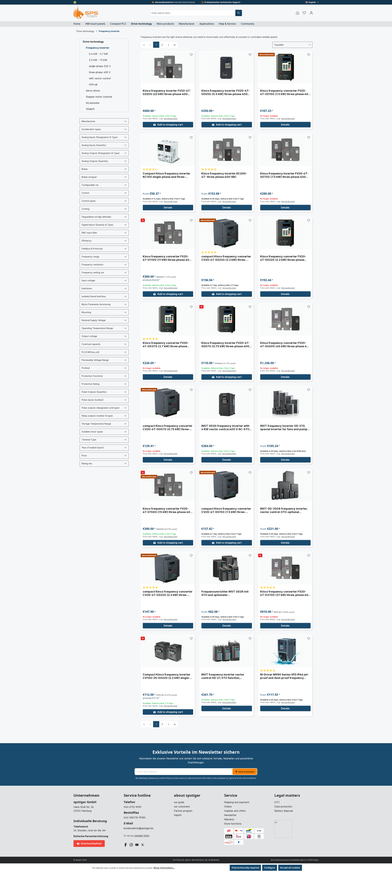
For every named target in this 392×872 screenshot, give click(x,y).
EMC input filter (89, 232)
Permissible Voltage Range (95, 360)
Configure (269, 867)
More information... (164, 867)
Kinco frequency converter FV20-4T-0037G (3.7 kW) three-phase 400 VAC (166, 344)
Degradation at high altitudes (96, 216)
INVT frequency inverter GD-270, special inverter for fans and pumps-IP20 (285, 427)
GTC (277, 802)
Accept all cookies (290, 867)
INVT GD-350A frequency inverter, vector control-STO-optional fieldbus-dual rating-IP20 (283, 510)
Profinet (86, 368)
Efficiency (87, 240)
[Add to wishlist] (191, 54)
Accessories (92, 102)
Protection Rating (90, 384)
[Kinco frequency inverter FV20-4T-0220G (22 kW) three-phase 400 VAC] (168, 67)
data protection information (200, 778)
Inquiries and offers (235, 810)
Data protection (283, 806)
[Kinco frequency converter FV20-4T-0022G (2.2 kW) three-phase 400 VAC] (285, 233)
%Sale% (90, 108)
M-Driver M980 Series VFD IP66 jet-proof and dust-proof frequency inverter (284, 676)
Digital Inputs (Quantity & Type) (97, 224)
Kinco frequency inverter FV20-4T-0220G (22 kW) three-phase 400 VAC (167, 92)
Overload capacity (91, 344)
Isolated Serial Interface (94, 296)
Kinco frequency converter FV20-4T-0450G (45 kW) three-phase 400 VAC (285, 344)
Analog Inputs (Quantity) (94, 145)
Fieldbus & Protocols (92, 248)
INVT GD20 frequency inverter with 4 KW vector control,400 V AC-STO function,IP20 (225, 427)
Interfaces (87, 288)
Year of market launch (93, 447)
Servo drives (93, 90)
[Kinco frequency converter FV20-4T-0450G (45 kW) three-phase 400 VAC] (285, 319)
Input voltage (88, 280)
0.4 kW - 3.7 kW (98, 53)
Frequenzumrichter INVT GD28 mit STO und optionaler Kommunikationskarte (225, 593)
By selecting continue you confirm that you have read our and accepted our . (196, 778)
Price (84, 455)
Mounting (86, 312)
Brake (85, 169)
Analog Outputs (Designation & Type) (101, 153)
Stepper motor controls (99, 96)
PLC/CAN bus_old (90, 352)
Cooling (85, 209)
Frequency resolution (92, 264)
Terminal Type (89, 439)
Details (285, 124)
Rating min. (87, 463)
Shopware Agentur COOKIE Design (305, 860)
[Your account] (311, 13)
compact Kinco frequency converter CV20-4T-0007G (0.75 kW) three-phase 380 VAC (167, 427)
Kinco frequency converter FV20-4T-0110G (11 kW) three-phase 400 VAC (167, 258)
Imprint (178, 815)
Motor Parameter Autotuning (96, 304)
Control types (89, 201)
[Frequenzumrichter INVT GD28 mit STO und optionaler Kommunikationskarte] (226, 568)
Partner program (183, 810)
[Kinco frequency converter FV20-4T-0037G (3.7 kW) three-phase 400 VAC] (168, 319)
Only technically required (245, 867)
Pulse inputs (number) (93, 400)
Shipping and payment (236, 802)
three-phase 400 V (100, 72)
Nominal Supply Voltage (94, 320)
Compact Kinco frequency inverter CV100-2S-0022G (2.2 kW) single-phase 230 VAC (166, 676)
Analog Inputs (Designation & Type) (100, 137)
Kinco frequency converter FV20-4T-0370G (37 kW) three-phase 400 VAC (285, 593)
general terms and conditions (242, 778)
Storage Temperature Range (96, 423)
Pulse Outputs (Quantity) (94, 392)
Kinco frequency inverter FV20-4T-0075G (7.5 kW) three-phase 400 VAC (284, 175)
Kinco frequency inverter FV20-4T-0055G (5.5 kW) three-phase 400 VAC (225, 92)
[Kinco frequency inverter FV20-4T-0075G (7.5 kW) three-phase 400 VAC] (285, 150)
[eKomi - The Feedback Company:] (75, 2)
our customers (182, 806)
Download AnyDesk (91, 843)
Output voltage (89, 336)
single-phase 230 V (100, 66)
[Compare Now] (297, 13)
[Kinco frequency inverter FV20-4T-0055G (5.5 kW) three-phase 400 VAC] (226, 67)
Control (85, 193)
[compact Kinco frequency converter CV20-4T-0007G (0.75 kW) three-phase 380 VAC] (168, 402)
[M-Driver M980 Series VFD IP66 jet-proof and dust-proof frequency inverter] (285, 651)
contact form (141, 835)
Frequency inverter (97, 47)
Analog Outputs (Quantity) (95, 161)
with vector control (100, 78)
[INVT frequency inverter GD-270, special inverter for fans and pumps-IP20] (285, 402)
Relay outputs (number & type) (97, 415)
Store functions (232, 823)
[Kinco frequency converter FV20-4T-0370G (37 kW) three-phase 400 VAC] (285, 568)
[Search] (238, 13)
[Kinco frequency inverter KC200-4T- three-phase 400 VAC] (226, 150)
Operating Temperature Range (97, 328)
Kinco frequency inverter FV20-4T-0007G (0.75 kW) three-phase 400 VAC (225, 344)
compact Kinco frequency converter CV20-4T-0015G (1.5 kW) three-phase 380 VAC (226, 510)
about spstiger (187, 795)
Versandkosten (170, 118)
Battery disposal (283, 810)
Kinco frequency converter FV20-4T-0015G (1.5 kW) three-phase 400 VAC (285, 92)
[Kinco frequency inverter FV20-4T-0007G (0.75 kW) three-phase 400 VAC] (226, 319)
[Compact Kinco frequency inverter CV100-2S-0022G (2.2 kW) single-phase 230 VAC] (168, 651)
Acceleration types (91, 129)
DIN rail (93, 84)
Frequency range (90, 256)
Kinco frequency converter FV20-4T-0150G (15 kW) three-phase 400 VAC (167, 510)
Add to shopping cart (170, 124)
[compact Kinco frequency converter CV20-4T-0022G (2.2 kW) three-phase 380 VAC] (226, 233)
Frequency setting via (93, 272)
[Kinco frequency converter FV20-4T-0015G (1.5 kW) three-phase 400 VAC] (285, 67)
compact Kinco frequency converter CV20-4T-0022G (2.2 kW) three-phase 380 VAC (226, 258)
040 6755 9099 (132, 806)
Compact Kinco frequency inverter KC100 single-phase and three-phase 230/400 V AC (166, 175)
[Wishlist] (304, 13)
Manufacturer (88, 121)
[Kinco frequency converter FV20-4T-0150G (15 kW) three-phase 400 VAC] (168, 485)
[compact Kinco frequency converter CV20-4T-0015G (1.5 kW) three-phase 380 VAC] (226, 485)
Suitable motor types (92, 431)
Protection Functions (92, 376)
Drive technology (93, 41)
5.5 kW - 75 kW (98, 60)
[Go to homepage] (86, 12)
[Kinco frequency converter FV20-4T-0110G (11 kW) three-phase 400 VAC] (168, 233)
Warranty (229, 819)
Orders (228, 806)
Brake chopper (89, 177)
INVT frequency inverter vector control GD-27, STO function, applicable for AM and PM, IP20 (222, 676)
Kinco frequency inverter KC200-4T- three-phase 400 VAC (224, 175)
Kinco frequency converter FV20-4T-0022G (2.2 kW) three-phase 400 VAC (283, 258)
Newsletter (230, 815)
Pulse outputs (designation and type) (101, 407)
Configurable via (90, 185)
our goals (179, 802)
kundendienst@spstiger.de (138, 828)
